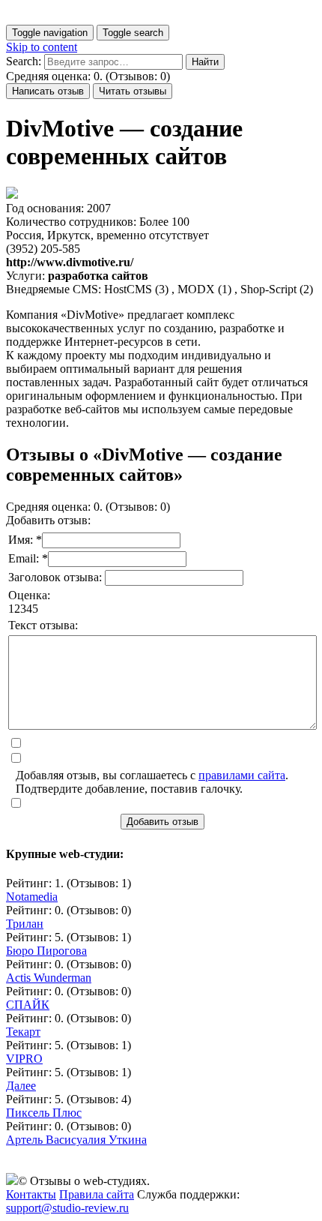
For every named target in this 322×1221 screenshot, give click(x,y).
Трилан (24, 923)
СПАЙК (27, 1004)
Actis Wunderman (48, 977)
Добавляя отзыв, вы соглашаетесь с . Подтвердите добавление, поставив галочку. (152, 782)
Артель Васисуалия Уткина (76, 1139)
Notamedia (32, 896)
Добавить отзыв (162, 821)
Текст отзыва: (43, 625)
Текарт (23, 1031)
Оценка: (29, 595)
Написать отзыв (48, 91)
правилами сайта (241, 775)
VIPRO (24, 1058)
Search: (23, 61)
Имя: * (25, 539)
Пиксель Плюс (44, 1112)
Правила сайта (96, 1194)
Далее (21, 1085)
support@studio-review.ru (67, 1208)
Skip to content (41, 46)
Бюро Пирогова (46, 950)
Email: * (28, 558)
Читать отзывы (132, 91)
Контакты (31, 1194)
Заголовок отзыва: (56, 577)
